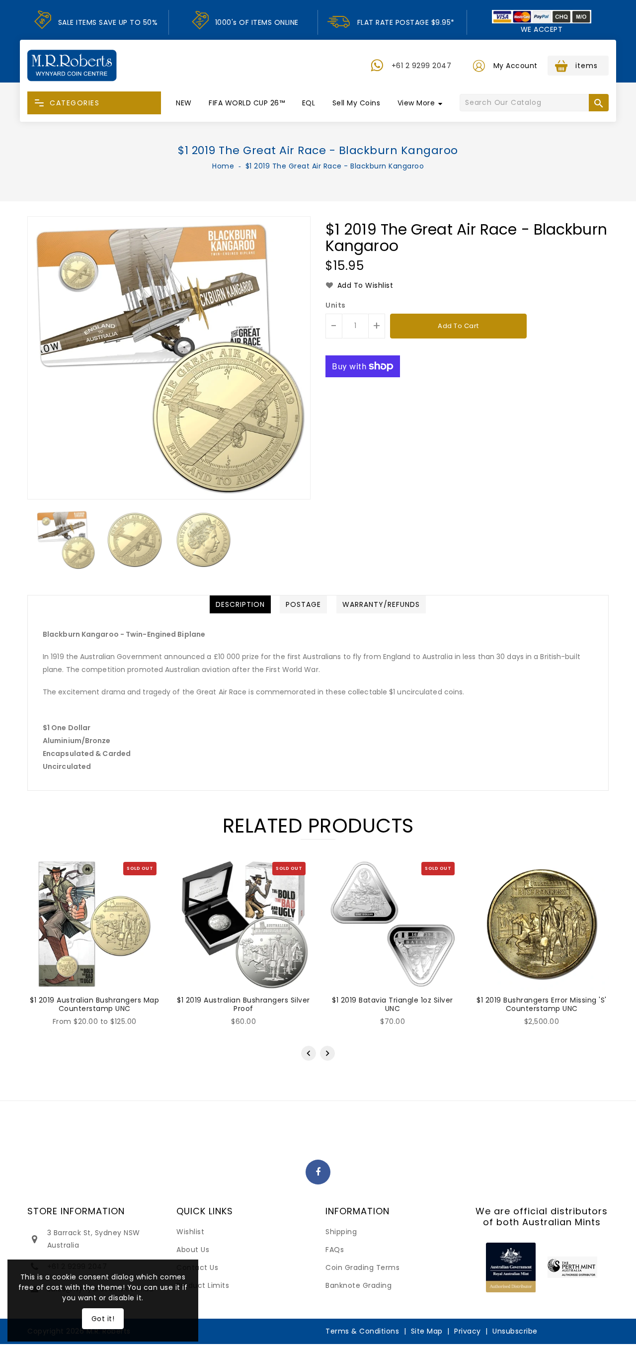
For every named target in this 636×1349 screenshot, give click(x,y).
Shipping (341, 1232)
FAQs (334, 1250)
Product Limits (202, 1285)
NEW (184, 103)
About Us (192, 1250)
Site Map (427, 1331)
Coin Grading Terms (362, 1267)
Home (223, 166)
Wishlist (190, 1232)
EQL (309, 103)
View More (416, 103)
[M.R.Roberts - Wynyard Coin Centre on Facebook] (318, 1173)
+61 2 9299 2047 (422, 66)
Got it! (103, 1319)
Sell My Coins (356, 103)
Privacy (467, 1331)
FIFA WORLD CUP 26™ (247, 103)
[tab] (240, 604)
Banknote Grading (358, 1285)
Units (335, 305)
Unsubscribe (515, 1331)
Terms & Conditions (362, 1331)
